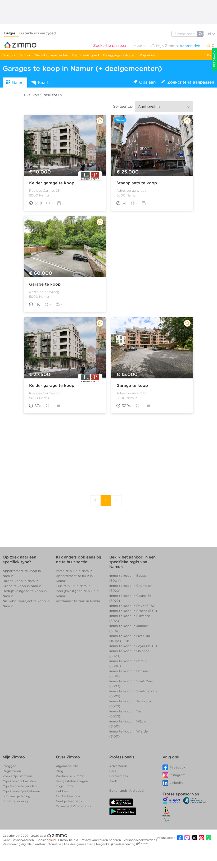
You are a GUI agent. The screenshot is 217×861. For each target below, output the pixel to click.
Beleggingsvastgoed (119, 55)
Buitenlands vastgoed (37, 33)
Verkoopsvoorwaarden (140, 840)
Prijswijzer (148, 55)
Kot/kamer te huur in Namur (78, 601)
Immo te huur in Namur (74, 571)
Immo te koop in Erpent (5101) (133, 611)
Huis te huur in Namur (73, 586)
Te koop (8, 55)
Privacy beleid (68, 840)
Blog (210, 55)
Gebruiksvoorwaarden (19, 840)
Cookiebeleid (46, 840)
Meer (138, 45)
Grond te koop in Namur (22, 586)
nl (210, 34)
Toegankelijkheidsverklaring (115, 844)
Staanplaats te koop (136, 183)
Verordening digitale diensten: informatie (32, 844)
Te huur (24, 55)
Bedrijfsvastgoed (85, 55)
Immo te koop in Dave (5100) (132, 606)
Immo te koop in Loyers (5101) (133, 646)
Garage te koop (45, 284)
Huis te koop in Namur (20, 581)
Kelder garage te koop (51, 183)
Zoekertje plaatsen (110, 45)
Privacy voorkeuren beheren (101, 840)
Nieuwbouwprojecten (51, 55)
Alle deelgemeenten (79, 844)
